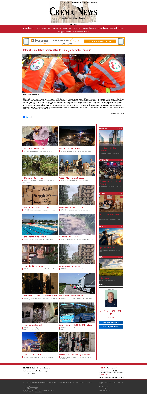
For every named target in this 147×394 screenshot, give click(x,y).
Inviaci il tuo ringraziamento (111, 327)
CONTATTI (102, 368)
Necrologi (113, 28)
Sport (70, 28)
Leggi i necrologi (110, 317)
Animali (106, 28)
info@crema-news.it (105, 374)
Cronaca (31, 28)
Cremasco (86, 28)
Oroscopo (93, 28)
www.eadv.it (38, 392)
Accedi (122, 28)
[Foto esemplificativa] (73, 92)
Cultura (65, 28)
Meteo (49, 28)
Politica (38, 28)
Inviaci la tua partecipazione (111, 323)
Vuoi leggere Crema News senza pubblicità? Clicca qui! (73, 32)
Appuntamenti (77, 28)
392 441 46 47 (32, 388)
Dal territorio (57, 28)
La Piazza (100, 28)
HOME (26, 28)
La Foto (44, 28)
